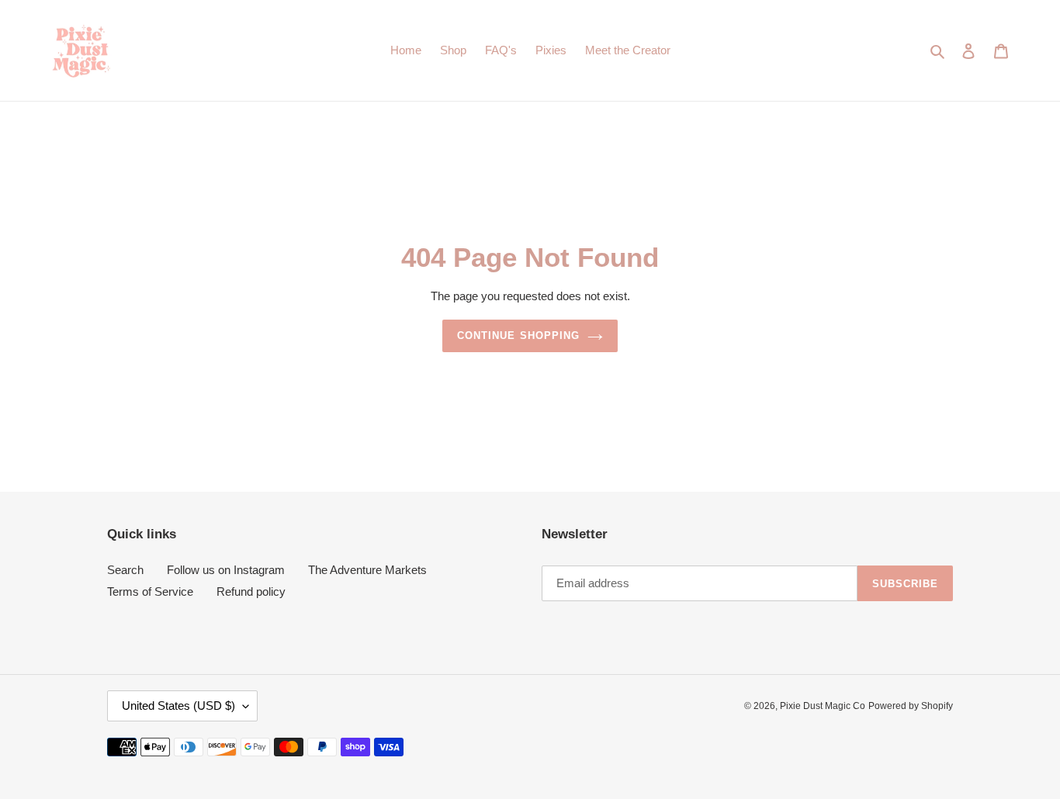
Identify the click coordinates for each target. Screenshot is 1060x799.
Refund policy (251, 591)
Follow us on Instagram (226, 569)
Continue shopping (518, 335)
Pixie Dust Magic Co (822, 705)
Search (125, 569)
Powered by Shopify (910, 705)
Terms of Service (150, 591)
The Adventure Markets (367, 569)
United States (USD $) (178, 705)
